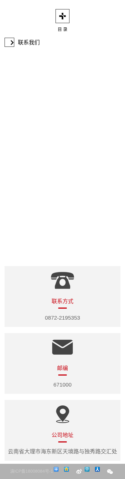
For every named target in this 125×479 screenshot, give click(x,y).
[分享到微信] (109, 471)
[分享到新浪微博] (78, 471)
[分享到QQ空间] (68, 471)
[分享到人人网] (99, 471)
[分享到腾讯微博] (89, 471)
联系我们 (29, 43)
